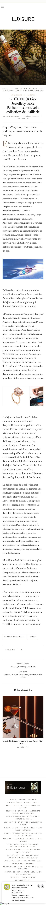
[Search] (43, 7)
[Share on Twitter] (29, 650)
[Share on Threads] (38, 650)
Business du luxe (23, 881)
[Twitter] (17, 25)
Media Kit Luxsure (17, 799)
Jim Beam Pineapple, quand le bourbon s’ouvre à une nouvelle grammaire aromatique (23, 77)
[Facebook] (14, 25)
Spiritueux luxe (28, 878)
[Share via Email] (22, 655)
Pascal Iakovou (13, 116)
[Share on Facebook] (26, 650)
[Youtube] (28, 25)
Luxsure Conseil (31, 802)
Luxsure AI (31, 799)
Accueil (6, 89)
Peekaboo (32, 636)
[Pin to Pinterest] (31, 650)
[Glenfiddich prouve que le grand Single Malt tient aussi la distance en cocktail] (23, 717)
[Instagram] (21, 25)
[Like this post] (23, 650)
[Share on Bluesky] (41, 650)
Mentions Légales (14, 802)
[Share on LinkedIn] (33, 650)
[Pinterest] (25, 25)
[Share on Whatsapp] (36, 650)
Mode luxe (15, 878)
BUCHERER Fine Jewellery (14, 636)
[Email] (32, 25)
